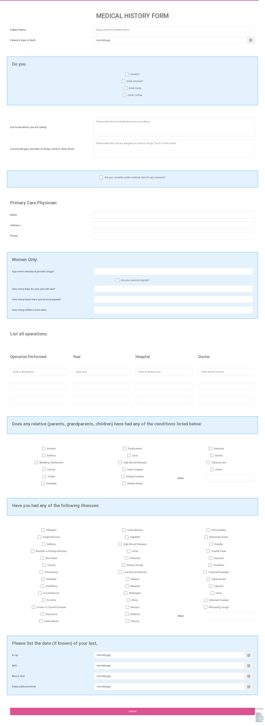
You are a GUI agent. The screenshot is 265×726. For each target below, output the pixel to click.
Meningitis (135, 593)
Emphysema (135, 448)
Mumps (135, 607)
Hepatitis (135, 537)
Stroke (219, 455)
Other (181, 478)
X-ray (15, 655)
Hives (135, 551)
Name (13, 214)
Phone (14, 235)
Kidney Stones (135, 565)
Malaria (135, 579)
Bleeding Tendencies (51, 462)
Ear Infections (51, 593)
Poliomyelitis (218, 530)
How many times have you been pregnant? (36, 299)
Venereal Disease (219, 600)
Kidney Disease (135, 476)
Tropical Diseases (218, 572)
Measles (135, 586)
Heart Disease (135, 469)
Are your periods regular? (135, 280)
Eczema (51, 600)
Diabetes (51, 483)
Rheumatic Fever (218, 537)
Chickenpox (51, 572)
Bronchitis (51, 558)
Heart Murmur (135, 530)
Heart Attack (51, 621)
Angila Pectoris (51, 537)
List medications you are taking (28, 127)
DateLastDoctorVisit (24, 686)
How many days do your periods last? (33, 288)
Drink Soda (135, 88)
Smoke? (135, 74)
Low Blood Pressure (135, 572)
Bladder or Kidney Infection (51, 551)
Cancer (51, 469)
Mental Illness (135, 483)
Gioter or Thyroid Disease (51, 607)
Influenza (135, 558)
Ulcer (219, 593)
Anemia (51, 448)
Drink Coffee (135, 95)
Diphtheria (51, 586)
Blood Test (18, 676)
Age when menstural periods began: (33, 271)
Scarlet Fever (218, 551)
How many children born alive (29, 309)
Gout (135, 455)
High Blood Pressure (135, 462)
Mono (135, 600)
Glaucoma (51, 614)
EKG (14, 665)
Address (15, 225)
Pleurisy (135, 621)
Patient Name (18, 29)
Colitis (51, 476)
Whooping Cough (219, 607)
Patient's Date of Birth (22, 40)
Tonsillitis (218, 565)
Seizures (219, 448)
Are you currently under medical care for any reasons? (135, 177)
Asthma (51, 455)
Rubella (218, 544)
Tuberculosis (218, 462)
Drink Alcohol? (135, 81)
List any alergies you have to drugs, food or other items (42, 148)
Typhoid (218, 586)
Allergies (51, 530)
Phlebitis (135, 614)
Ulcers (219, 469)
